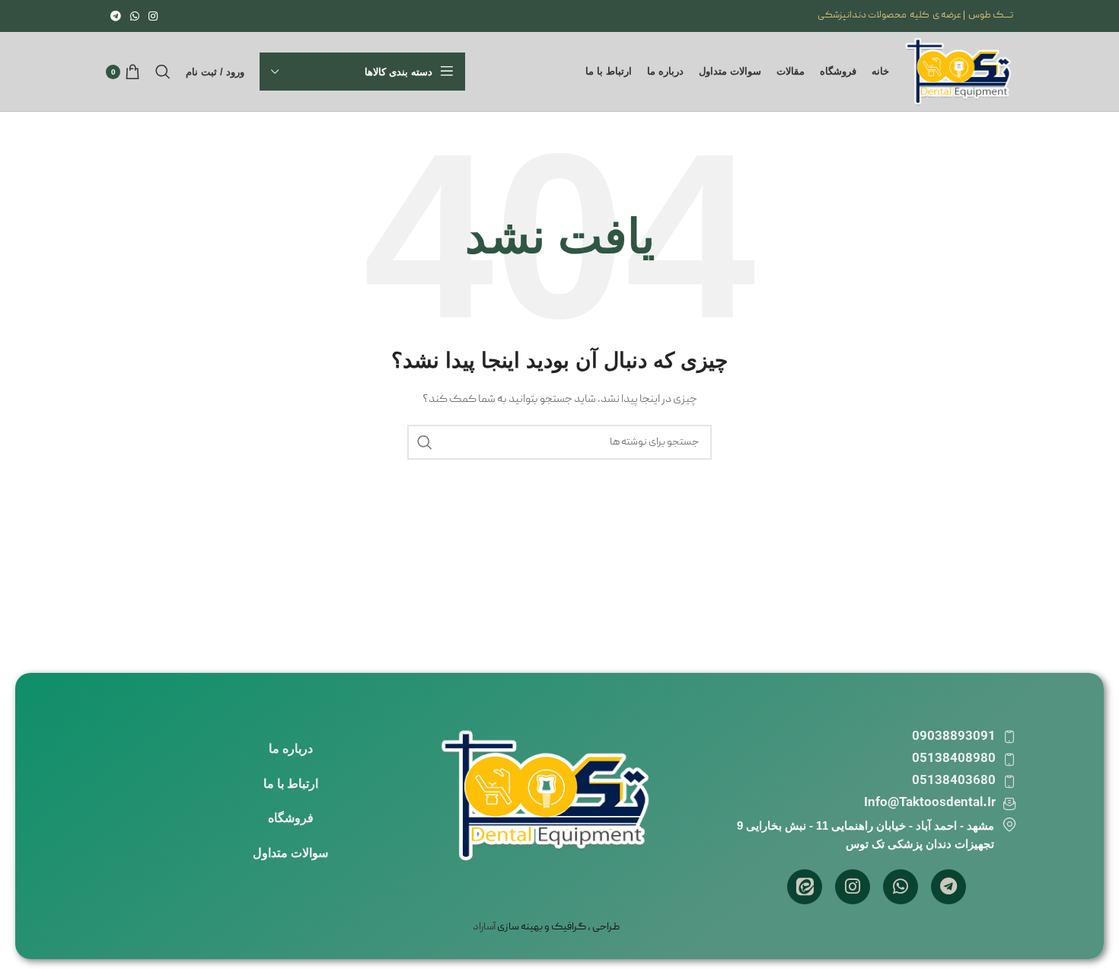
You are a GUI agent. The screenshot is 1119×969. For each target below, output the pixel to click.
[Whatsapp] (900, 886)
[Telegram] (948, 886)
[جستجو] (163, 71)
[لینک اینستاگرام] (153, 16)
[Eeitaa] (804, 886)
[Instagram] (852, 886)
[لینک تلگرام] (116, 16)
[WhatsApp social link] (135, 16)
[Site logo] (958, 72)
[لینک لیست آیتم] (291, 749)
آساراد (484, 927)
